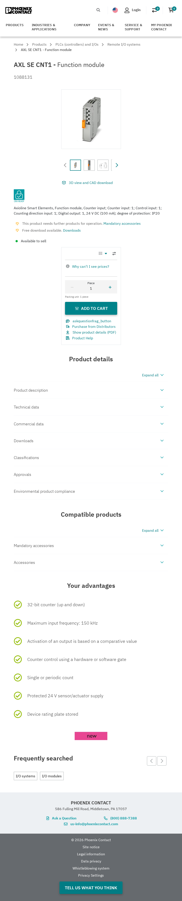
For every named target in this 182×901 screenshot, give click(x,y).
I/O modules (52, 776)
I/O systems (25, 776)
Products (15, 25)
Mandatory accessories (122, 223)
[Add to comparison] (114, 253)
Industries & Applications (44, 27)
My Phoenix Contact (161, 27)
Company (82, 25)
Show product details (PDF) (94, 332)
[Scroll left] (65, 165)
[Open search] (98, 10)
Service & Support (133, 27)
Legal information (91, 854)
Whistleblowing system (91, 868)
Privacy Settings (91, 875)
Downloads (72, 230)
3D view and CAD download (91, 182)
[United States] (115, 10)
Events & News (106, 27)
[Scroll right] (117, 165)
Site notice (91, 847)
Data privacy (91, 861)
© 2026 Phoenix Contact (91, 840)
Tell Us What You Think (91, 887)
